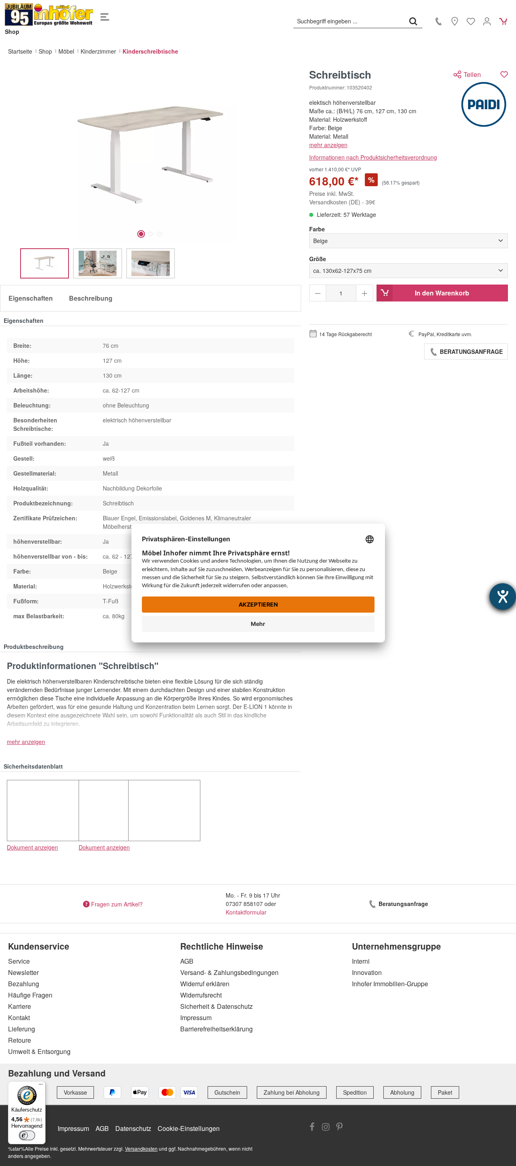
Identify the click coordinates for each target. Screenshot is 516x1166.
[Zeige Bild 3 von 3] (159, 234)
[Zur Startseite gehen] (49, 14)
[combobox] (348, 21)
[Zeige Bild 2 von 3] (150, 234)
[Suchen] (413, 21)
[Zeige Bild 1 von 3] (141, 234)
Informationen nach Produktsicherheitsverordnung (373, 157)
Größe (317, 259)
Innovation (367, 972)
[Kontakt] (439, 21)
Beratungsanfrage (470, 351)
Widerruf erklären (204, 983)
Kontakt (19, 1017)
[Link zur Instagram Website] (325, 1128)
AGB (187, 961)
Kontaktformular (246, 912)
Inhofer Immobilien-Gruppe (390, 983)
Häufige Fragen (30, 995)
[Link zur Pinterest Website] (339, 1128)
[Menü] (104, 14)
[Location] (455, 21)
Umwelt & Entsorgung (39, 1051)
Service (19, 961)
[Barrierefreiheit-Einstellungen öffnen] (502, 596)
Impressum (196, 1017)
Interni (361, 961)
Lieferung (21, 1028)
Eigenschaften (30, 298)
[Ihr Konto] (487, 21)
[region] (150, 174)
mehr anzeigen (328, 145)
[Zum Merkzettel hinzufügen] (504, 74)
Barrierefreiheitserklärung (216, 1028)
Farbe (317, 229)
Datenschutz (133, 1128)
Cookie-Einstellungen (189, 1128)
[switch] (27, 1135)
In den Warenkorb (442, 292)
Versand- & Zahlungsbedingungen (229, 972)
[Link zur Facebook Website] (312, 1128)
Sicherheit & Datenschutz (216, 1006)
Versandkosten (141, 1148)
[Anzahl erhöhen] (364, 293)
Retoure (19, 1040)
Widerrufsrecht (201, 995)
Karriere (19, 1006)
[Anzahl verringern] (318, 293)
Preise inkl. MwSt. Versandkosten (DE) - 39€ (342, 197)
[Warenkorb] (503, 21)
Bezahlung (23, 983)
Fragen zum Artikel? (117, 904)
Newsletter (23, 972)
